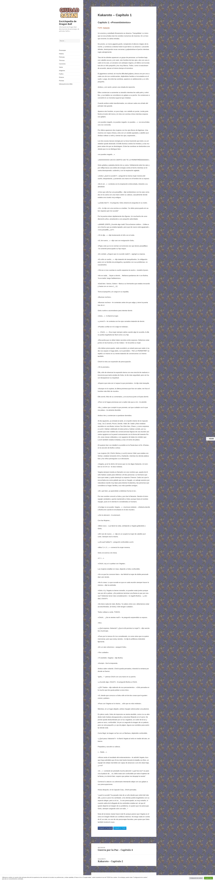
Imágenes (62, 70)
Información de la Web (65, 84)
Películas (62, 57)
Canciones (62, 64)
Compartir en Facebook (105, 828)
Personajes (62, 50)
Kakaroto (106, 28)
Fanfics (61, 74)
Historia (61, 53)
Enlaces (61, 77)
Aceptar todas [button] (208, 878)
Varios (61, 67)
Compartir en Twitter (120, 828)
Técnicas (61, 60)
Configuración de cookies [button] (196, 878)
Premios (61, 80)
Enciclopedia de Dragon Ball (67, 23)
